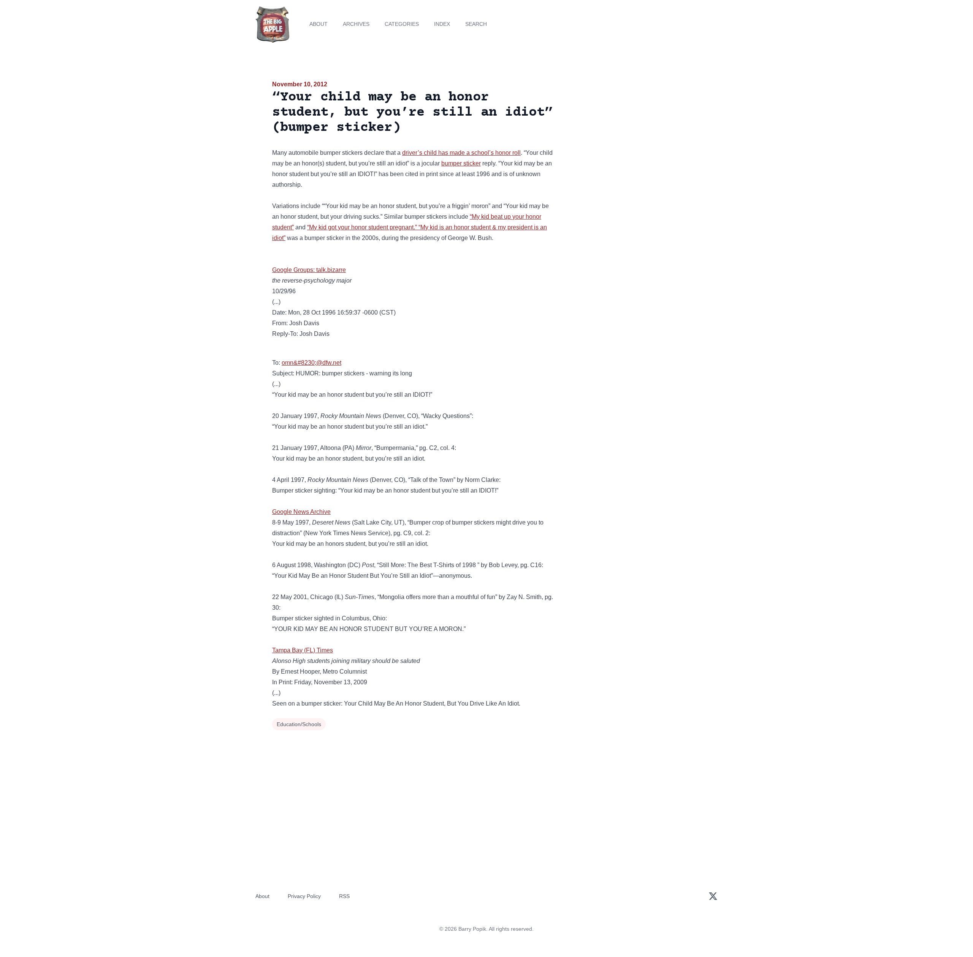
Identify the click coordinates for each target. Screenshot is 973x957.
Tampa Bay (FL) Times (302, 650)
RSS (344, 896)
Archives (356, 24)
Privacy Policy (304, 896)
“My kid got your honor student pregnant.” (362, 227)
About (318, 24)
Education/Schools (299, 724)
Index (442, 24)
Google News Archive (301, 512)
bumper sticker (461, 163)
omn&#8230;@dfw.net (311, 362)
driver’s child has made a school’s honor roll (461, 152)
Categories (402, 24)
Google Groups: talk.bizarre (309, 270)
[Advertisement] (632, 138)
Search (476, 24)
